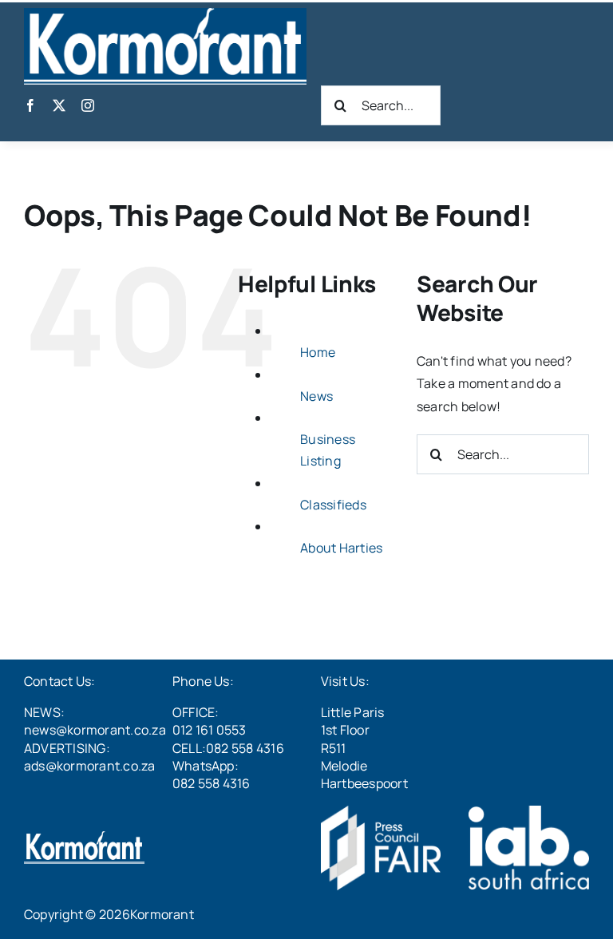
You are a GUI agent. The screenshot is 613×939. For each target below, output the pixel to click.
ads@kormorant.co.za (90, 766)
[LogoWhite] (165, 14)
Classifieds (333, 504)
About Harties (341, 548)
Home (317, 352)
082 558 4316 (211, 783)
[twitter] (59, 105)
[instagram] (87, 105)
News (316, 396)
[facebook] (30, 105)
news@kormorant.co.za (95, 730)
